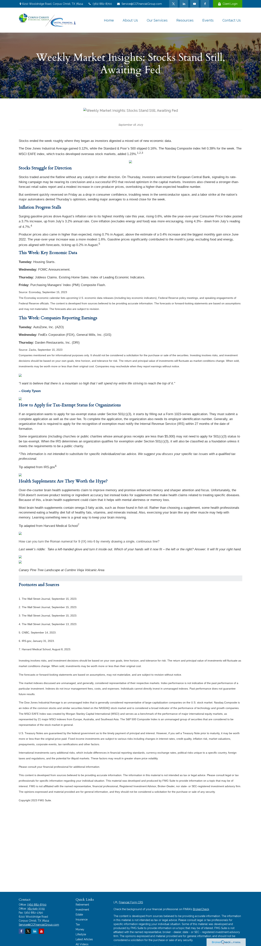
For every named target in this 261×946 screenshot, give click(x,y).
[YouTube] (194, 4)
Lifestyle (81, 934)
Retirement (82, 904)
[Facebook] (205, 4)
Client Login (230, 3)
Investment (82, 909)
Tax (78, 924)
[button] (108, 20)
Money (80, 929)
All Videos (82, 944)
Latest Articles (84, 939)
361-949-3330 (36, 908)
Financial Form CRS (131, 902)
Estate (79, 914)
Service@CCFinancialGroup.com (142, 3)
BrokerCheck (201, 909)
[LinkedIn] (184, 4)
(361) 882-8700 (102, 3)
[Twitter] (173, 4)
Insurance (82, 919)
